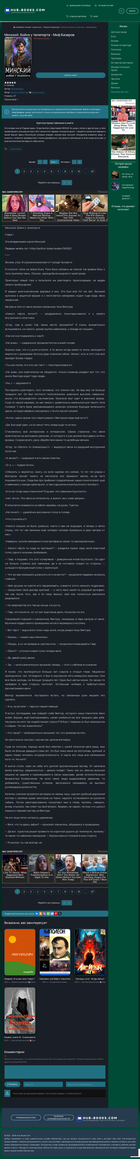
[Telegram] (52, 913)
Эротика (115, 78)
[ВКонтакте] (36, 913)
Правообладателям (26, 1117)
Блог (96, 16)
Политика (116, 49)
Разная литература (121, 45)
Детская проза (119, 32)
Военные (115, 53)
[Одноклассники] (40, 913)
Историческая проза (122, 62)
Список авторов (78, 16)
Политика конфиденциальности (58, 1117)
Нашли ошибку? (43, 38)
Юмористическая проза (120, 69)
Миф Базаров (17, 88)
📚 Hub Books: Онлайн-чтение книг (27, 27)
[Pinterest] (56, 913)
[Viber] (44, 913)
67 (92, 171)
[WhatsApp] (48, 913)
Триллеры (116, 58)
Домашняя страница (80, 5)
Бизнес (115, 40)
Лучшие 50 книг (106, 5)
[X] (59, 913)
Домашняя (116, 74)
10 (79, 171)
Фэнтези (115, 87)
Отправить (12, 1084)
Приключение (37, 92)
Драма (114, 83)
